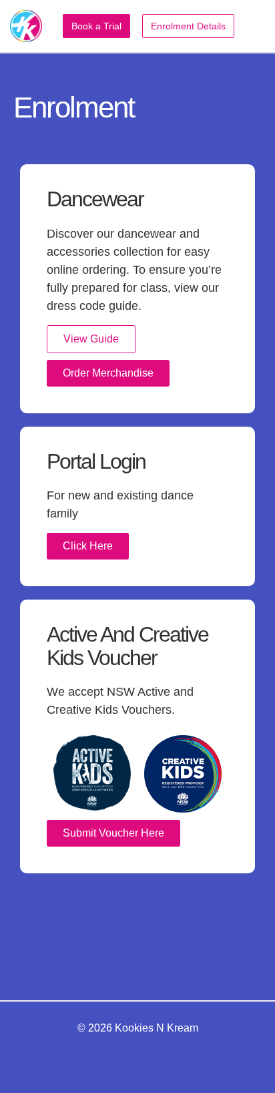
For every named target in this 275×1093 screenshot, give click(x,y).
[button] (255, 26)
